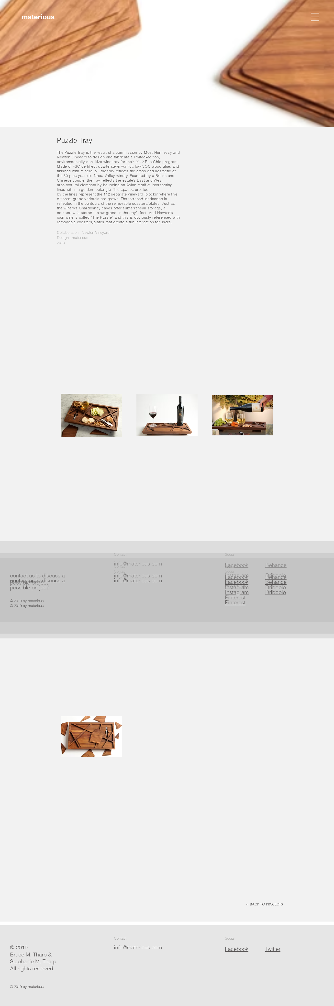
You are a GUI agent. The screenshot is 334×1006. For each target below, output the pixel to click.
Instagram (237, 592)
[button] (315, 17)
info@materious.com (138, 580)
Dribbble (275, 592)
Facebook (236, 581)
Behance (276, 581)
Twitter (272, 948)
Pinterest (235, 602)
